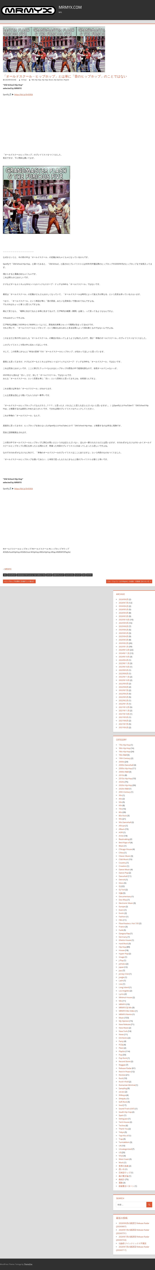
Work (121, 1162)
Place (121, 1048)
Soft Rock (123, 1102)
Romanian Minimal (127, 1085)
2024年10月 (124, 656)
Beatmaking (124, 839)
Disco (121, 883)
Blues (121, 846)
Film (121, 920)
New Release (124, 1024)
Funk (121, 930)
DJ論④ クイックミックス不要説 (132, 1243)
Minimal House (125, 997)
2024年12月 (124, 650)
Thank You (123, 1128)
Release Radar (125, 1068)
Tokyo (121, 1132)
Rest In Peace (125, 1071)
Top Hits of (123, 1135)
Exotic (121, 913)
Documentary (125, 896)
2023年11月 (124, 663)
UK (120, 1145)
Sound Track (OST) (127, 1108)
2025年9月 (123, 623)
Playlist (66, 80)
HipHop (49, 575)
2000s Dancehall (126, 765)
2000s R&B (124, 771)
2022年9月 (123, 683)
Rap (84, 575)
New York (123, 1031)
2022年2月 (123, 700)
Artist (121, 835)
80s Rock (123, 815)
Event (121, 910)
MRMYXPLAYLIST (58, 575)
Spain (121, 1115)
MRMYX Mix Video (127, 1011)
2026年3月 (123, 616)
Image (121, 957)
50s (120, 802)
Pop (120, 1054)
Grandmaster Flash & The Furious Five (31, 575)
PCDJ (121, 1044)
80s (120, 812)
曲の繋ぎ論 (123, 1176)
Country (122, 862)
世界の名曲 (123, 1166)
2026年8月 (123, 599)
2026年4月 (123, 613)
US (120, 1152)
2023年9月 (123, 670)
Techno (122, 1125)
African (122, 825)
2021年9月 (123, 717)
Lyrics (121, 994)
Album (122, 829)
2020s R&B (124, 788)
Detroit (122, 879)
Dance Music (124, 869)
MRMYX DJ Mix (125, 1007)
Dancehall (123, 876)
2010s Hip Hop (125, 778)
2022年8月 (123, 687)
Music (51, 80)
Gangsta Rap (124, 933)
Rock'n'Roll (123, 1081)
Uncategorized (125, 1149)
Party (121, 1041)
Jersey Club (124, 974)
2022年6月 (123, 693)
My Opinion (58, 80)
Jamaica (122, 963)
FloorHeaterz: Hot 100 (129, 923)
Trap (121, 1139)
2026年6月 (123, 606)
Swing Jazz (123, 1118)
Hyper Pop (123, 953)
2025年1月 (123, 646)
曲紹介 (122, 1179)
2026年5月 (123, 609)
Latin (121, 980)
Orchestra (123, 1038)
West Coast (124, 1159)
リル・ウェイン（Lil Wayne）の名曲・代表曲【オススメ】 (128, 581)
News (121, 1034)
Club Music (123, 859)
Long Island (124, 987)
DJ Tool (122, 889)
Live (120, 984)
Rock (121, 1078)
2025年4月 (123, 636)
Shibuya (122, 1095)
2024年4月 (123, 660)
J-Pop (121, 960)
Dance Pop (123, 872)
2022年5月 (123, 697)
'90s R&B (123, 755)
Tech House (124, 1122)
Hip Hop (45, 80)
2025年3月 (123, 639)
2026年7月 (123, 602)
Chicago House (125, 849)
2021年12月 (124, 707)
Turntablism (124, 1142)
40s (120, 798)
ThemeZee (28, 1264)
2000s (121, 761)
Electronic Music (126, 903)
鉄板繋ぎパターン (126, 1186)
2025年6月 (123, 629)
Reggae (122, 1064)
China (121, 852)
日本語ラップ (124, 1172)
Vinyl (121, 1155)
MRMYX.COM (70, 7)
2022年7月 (123, 690)
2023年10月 (124, 666)
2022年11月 (124, 676)
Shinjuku (122, 1098)
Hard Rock (123, 943)
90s (120, 819)
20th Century (124, 792)
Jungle (121, 977)
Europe (122, 906)
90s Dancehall (125, 822)
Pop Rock (123, 1058)
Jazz (120, 970)
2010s (121, 775)
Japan (121, 967)
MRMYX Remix (125, 1014)
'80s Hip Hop (36, 80)
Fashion (122, 916)
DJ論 (121, 893)
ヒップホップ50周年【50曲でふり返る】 (19, 581)
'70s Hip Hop (124, 745)
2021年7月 (123, 724)
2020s (121, 782)
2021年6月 (123, 727)
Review (122, 1075)
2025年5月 (123, 633)
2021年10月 (124, 714)
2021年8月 (123, 720)
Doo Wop (123, 899)
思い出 (122, 1169)
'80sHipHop (12, 575)
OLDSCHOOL (69, 575)
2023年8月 (123, 673)
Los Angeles (124, 990)
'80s (5, 575)
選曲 (121, 1182)
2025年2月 (123, 643)
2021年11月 (124, 710)
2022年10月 (124, 680)
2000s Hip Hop (125, 768)
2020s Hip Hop (125, 785)
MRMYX (7, 569)
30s (120, 795)
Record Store (124, 1061)
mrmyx (23, 80)
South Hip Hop (125, 1112)
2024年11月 (124, 653)
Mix (120, 1001)
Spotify (89, 575)
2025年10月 (124, 619)
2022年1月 (123, 703)
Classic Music (124, 856)
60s (120, 805)
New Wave (123, 1027)
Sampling (123, 1088)
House (122, 950)
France (122, 926)
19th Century (124, 758)
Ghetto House (125, 940)
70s (120, 808)
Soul (121, 1105)
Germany (123, 937)
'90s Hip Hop (124, 751)
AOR (121, 832)
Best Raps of (124, 842)
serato (121, 1091)
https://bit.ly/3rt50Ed (23, 94)
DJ (120, 886)
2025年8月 (123, 626)
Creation (122, 866)
